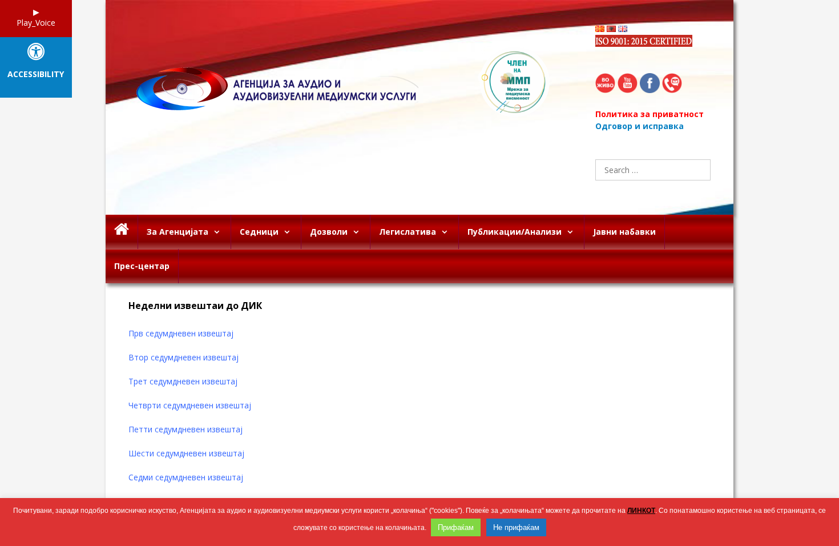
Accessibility (35, 74)
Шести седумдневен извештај (187, 453)
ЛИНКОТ (641, 511)
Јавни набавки (624, 231)
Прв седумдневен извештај (182, 333)
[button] (219, 232)
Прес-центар (142, 265)
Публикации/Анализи (514, 231)
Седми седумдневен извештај (185, 477)
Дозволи (329, 231)
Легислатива (407, 231)
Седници (259, 231)
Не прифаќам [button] (516, 527)
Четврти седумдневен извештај (190, 405)
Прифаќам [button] (456, 527)
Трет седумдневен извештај (184, 381)
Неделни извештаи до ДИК (195, 305)
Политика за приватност (649, 114)
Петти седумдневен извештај (186, 429)
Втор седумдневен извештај (184, 357)
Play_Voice (36, 22)
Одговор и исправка (639, 126)
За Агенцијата (177, 231)
